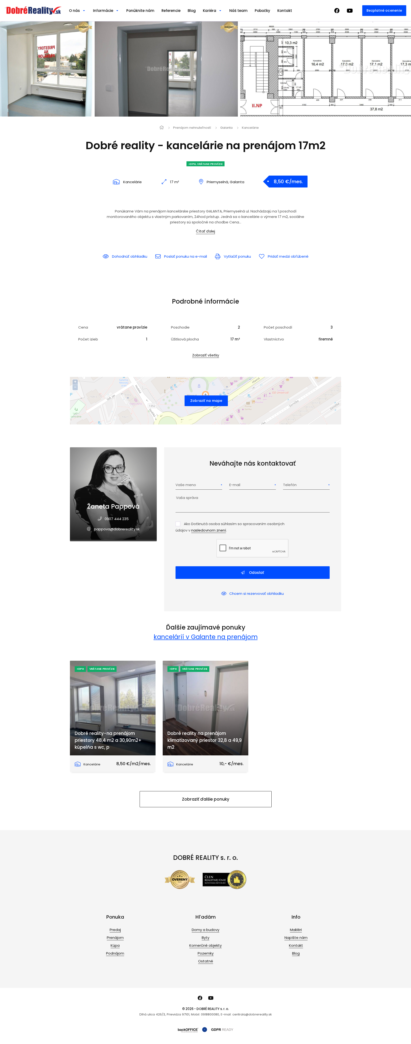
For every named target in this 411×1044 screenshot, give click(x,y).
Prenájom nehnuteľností (192, 127)
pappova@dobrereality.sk (117, 529)
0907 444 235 (117, 518)
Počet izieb (88, 339)
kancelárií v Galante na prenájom (206, 636)
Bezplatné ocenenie (384, 10)
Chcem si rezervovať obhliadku (256, 593)
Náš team (238, 10)
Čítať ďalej (205, 231)
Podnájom (115, 953)
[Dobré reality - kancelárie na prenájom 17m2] (71, 69)
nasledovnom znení (208, 530)
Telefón (290, 484)
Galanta (226, 127)
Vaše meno (186, 484)
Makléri (296, 929)
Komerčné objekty (205, 945)
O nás (74, 10)
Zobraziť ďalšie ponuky (205, 799)
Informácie (103, 10)
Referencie (171, 10)
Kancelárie (250, 127)
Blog (192, 10)
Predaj (115, 929)
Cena (83, 327)
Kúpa (115, 945)
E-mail (234, 484)
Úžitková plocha (185, 339)
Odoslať (256, 572)
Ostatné (205, 961)
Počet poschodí (278, 327)
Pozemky (206, 953)
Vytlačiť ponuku (237, 256)
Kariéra (209, 10)
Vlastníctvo (274, 339)
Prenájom (115, 937)
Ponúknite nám (140, 10)
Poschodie (180, 327)
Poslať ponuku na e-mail (185, 256)
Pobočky (262, 10)
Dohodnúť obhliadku (129, 256)
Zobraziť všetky (205, 355)
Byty (205, 937)
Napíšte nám (296, 937)
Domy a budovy (205, 929)
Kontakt (284, 10)
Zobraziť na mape (206, 400)
